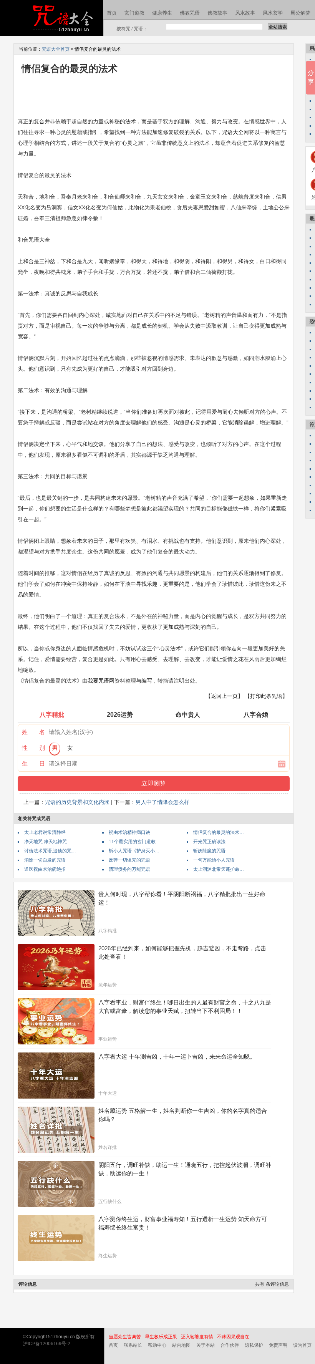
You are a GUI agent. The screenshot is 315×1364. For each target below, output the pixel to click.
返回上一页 (224, 696)
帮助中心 (157, 1345)
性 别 (33, 747)
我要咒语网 (101, 681)
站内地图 (181, 1345)
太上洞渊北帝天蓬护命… (218, 869)
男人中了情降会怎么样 (162, 802)
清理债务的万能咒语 (129, 869)
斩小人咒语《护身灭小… (134, 851)
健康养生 (162, 13)
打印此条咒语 (266, 696)
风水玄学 (273, 13)
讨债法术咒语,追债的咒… (50, 851)
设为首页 (302, 1345)
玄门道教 (134, 13)
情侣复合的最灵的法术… (218, 832)
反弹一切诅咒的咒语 (129, 860)
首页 (112, 13)
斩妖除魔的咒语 (209, 851)
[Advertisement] (157, 95)
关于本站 (205, 1345)
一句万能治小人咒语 (214, 860)
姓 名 (33, 732)
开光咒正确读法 (209, 841)
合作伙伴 (229, 1345)
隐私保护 (254, 1345)
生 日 (33, 763)
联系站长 (133, 1345)
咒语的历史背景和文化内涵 (77, 802)
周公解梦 (300, 13)
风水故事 (245, 13)
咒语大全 (233, 132)
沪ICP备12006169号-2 (46, 1343)
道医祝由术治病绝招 (45, 869)
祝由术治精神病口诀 (129, 832)
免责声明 (278, 1345)
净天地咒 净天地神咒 (45, 841)
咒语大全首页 (56, 49)
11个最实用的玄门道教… (134, 841)
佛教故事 (217, 13)
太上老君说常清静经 (45, 832)
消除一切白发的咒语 (45, 860)
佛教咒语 (190, 13)
